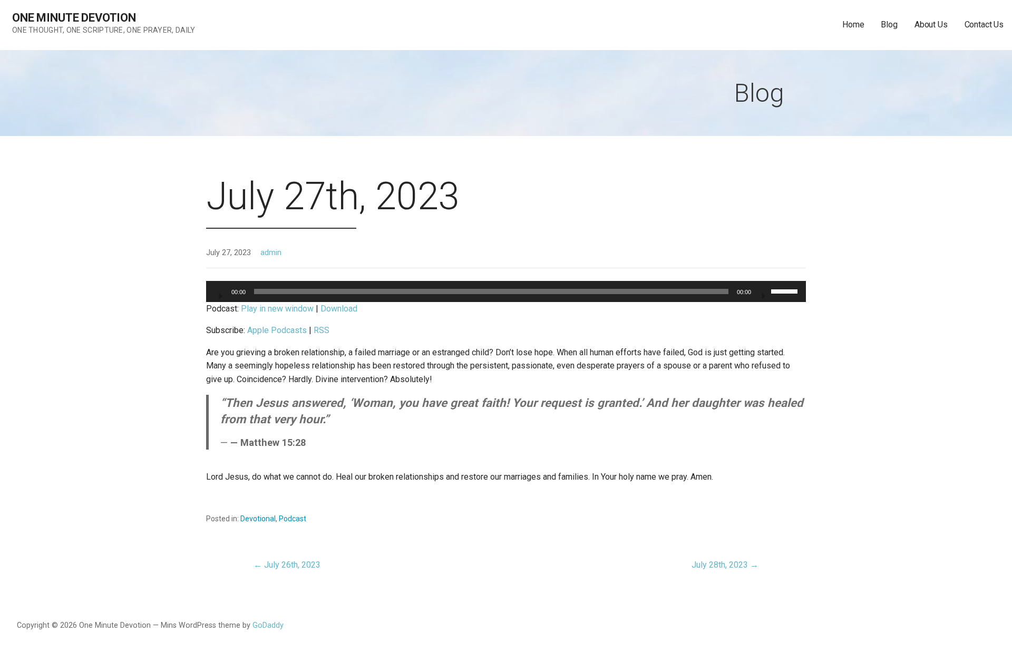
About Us (931, 25)
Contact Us (984, 25)
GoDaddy (268, 625)
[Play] (220, 292)
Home (853, 25)
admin (270, 252)
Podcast (292, 518)
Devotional (258, 518)
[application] (506, 291)
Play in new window (277, 309)
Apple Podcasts (277, 330)
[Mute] (762, 292)
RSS (321, 330)
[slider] (786, 290)
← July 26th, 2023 (287, 565)
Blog (889, 25)
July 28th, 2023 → (725, 565)
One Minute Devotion (74, 17)
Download (338, 309)
